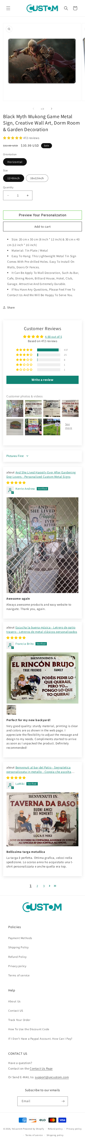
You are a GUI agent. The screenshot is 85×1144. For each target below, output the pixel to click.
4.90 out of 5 (53, 337)
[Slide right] (51, 108)
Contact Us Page (41, 1068)
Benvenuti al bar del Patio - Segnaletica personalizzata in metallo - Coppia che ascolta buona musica (38, 771)
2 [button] (37, 886)
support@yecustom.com (52, 1077)
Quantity (8, 187)
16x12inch (37, 178)
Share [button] (11, 307)
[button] (8, 8)
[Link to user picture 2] (11, 710)
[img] (16, 483)
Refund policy (55, 1128)
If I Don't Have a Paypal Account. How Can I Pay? (40, 1038)
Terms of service (19, 975)
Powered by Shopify (33, 1128)
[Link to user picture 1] (42, 545)
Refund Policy (17, 957)
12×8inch (13, 178)
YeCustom (17, 1128)
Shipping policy (55, 1135)
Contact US (15, 1010)
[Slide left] (33, 108)
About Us (14, 1001)
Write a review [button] (42, 380)
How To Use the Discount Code (28, 1029)
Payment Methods (20, 938)
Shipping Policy (18, 947)
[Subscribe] (63, 1101)
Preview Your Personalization (42, 215)
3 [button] (44, 886)
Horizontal (14, 162)
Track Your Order (19, 1020)
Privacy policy (17, 966)
